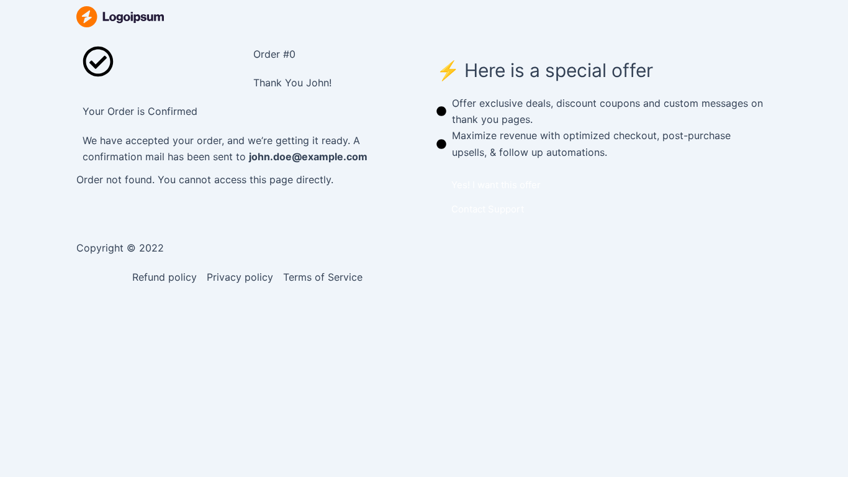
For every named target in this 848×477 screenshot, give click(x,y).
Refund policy (164, 277)
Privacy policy (240, 277)
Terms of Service (323, 277)
